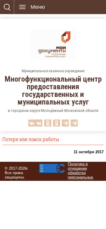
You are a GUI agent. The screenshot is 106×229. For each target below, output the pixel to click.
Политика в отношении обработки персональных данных (80, 173)
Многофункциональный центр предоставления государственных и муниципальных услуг (53, 90)
